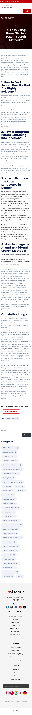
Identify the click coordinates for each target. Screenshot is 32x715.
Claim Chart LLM (9, 452)
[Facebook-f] (16, 607)
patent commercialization (12, 525)
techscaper (8, 576)
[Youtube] (20, 607)
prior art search (9, 568)
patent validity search (11, 563)
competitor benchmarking (12, 469)
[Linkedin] (7, 607)
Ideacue (21, 491)
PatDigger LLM (15, 632)
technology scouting (10, 572)
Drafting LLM (8, 478)
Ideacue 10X (8, 495)
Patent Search (8, 559)
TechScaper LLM (15, 635)
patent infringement (10, 529)
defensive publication (10, 473)
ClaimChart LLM (9, 456)
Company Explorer (24, 239)
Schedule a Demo (11, 411)
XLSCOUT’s (24, 117)
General (19, 486)
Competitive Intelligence (12, 465)
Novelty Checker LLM (12, 418)
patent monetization (10, 546)
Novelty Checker (6, 119)
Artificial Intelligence (10, 448)
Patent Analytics (9, 516)
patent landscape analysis (12, 538)
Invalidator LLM (9, 499)
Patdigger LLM (9, 512)
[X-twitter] (24, 607)
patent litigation (9, 542)
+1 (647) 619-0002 (18, 600)
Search (3, 431)
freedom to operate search (12, 482)
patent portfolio (9, 555)
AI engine (19, 112)
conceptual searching (8, 285)
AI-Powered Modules (16, 612)
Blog (16, 25)
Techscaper (8, 225)
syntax (12, 255)
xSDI (20, 576)
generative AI (8, 491)
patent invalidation (10, 533)
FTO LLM (7, 486)
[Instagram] (11, 607)
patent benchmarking (11, 520)
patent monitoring (10, 550)
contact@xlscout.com (18, 597)
